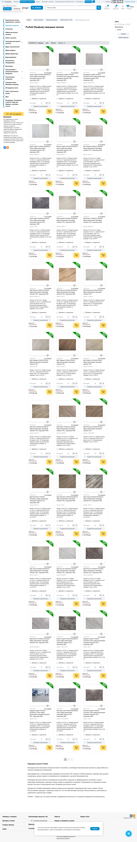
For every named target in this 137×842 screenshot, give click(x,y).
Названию (40, 43)
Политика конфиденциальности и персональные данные (65, 837)
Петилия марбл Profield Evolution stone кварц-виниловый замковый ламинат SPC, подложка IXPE (94, 713)
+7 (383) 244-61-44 (117, 2)
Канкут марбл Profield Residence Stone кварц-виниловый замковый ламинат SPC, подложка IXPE (67, 641)
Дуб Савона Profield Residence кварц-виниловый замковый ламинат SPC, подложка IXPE (93, 499)
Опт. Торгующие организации (38, 821)
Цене (47, 43)
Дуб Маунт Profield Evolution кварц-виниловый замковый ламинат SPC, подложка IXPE (66, 429)
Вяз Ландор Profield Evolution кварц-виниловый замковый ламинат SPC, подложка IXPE (93, 148)
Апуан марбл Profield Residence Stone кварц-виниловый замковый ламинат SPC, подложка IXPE (40, 77)
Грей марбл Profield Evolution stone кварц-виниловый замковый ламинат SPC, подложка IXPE (39, 221)
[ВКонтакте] (5, 147)
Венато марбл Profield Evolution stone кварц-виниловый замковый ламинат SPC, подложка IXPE (67, 149)
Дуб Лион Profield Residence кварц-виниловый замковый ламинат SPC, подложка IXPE (39, 429)
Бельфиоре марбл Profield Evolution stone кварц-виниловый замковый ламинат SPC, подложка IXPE (94, 77)
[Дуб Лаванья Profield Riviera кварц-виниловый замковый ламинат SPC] (67, 344)
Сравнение (116, 8)
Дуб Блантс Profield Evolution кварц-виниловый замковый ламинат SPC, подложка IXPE (92, 220)
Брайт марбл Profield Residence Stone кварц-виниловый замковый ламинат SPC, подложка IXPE (40, 149)
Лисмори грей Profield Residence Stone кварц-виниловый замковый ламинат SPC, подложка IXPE (67, 713)
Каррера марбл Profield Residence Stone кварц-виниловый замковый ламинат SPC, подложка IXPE (40, 713)
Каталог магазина (38, 20)
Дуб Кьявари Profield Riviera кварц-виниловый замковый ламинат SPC (39, 362)
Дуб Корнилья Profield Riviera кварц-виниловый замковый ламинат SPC (93, 292)
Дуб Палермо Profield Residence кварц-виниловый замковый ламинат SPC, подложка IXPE (67, 499)
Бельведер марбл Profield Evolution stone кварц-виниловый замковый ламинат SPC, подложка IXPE (67, 77)
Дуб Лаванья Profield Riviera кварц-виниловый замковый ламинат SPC (66, 362)
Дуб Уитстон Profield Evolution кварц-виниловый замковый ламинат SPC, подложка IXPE (66, 570)
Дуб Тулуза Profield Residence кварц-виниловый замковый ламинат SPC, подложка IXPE (39, 570)
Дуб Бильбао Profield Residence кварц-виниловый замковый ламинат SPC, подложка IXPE (67, 220)
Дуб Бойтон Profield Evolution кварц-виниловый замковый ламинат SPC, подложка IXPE (39, 292)
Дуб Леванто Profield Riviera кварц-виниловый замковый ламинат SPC (92, 362)
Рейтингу (53, 43)
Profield (119, 30)
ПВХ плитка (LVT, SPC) (66, 20)
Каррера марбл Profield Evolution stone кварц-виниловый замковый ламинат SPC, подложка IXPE (94, 641)
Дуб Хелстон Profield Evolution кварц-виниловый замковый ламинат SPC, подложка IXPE (93, 570)
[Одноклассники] (7, 147)
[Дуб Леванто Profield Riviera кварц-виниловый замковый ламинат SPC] (94, 344)
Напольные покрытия (51, 20)
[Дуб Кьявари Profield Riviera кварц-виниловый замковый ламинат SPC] (40, 344)
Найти (99, 8)
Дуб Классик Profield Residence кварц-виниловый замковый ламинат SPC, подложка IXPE (67, 292)
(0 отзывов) (47, 73)
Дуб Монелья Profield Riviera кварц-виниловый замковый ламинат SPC (92, 429)
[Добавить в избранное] (47, 70)
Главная (29, 20)
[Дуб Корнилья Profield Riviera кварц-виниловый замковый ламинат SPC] (94, 274)
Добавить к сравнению (38, 98)
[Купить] (49, 111)
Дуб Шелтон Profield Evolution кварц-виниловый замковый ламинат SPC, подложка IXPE (40, 640)
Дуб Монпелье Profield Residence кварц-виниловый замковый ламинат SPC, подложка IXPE (39, 499)
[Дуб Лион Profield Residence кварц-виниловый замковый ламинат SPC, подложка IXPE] (40, 411)
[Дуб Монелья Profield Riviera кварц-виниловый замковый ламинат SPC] (94, 411)
